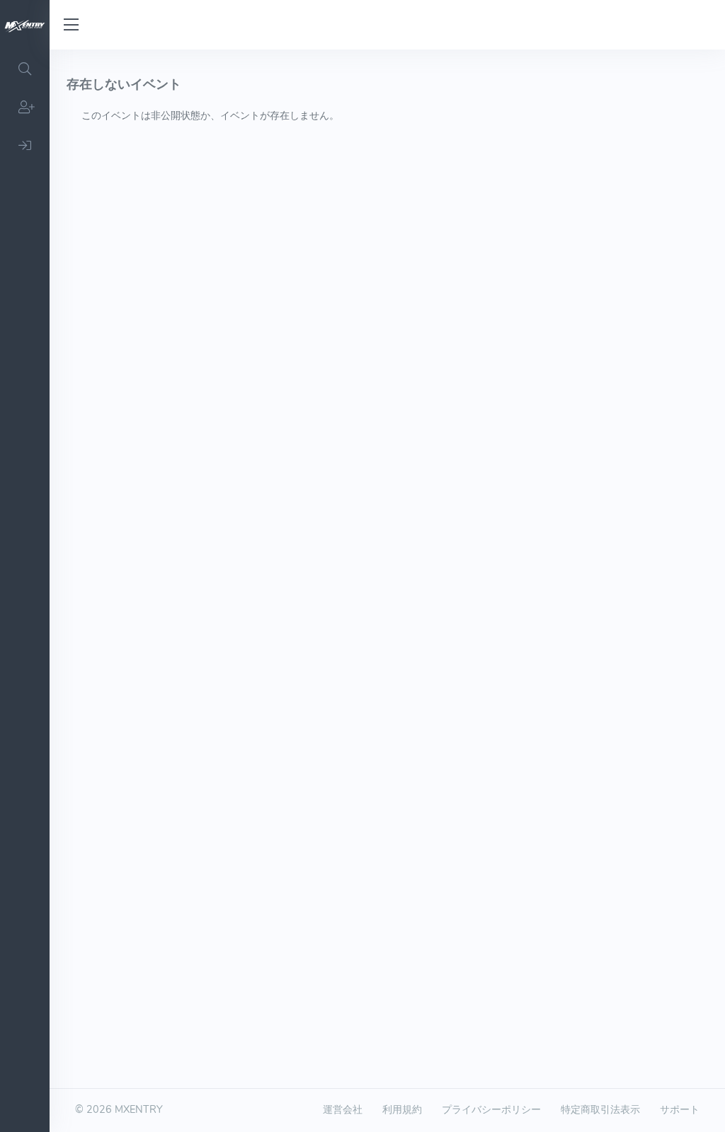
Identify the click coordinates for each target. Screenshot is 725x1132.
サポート (680, 1109)
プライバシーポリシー (491, 1109)
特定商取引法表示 (600, 1109)
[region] (25, 591)
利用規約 (402, 1109)
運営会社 (342, 1109)
